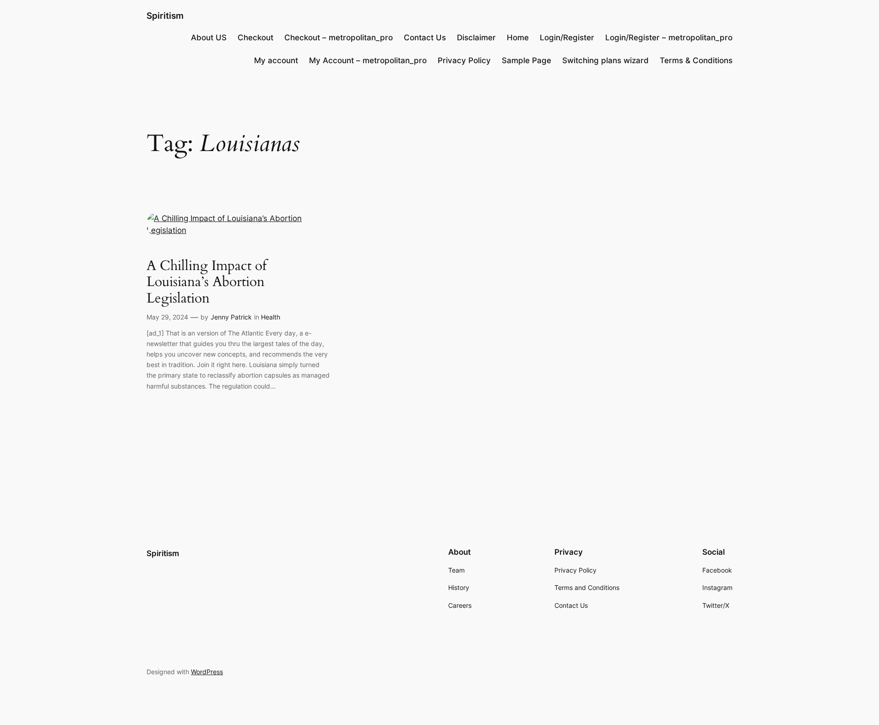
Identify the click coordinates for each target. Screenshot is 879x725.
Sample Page (526, 60)
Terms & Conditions (696, 60)
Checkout (255, 37)
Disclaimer (476, 37)
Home (518, 37)
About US (209, 37)
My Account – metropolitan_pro (368, 60)
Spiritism (165, 15)
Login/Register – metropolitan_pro (668, 37)
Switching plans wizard (605, 60)
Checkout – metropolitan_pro (338, 37)
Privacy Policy (464, 60)
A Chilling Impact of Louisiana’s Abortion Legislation (206, 282)
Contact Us (425, 37)
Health (270, 317)
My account (276, 60)
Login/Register (567, 37)
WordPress (207, 672)
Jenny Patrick (231, 317)
